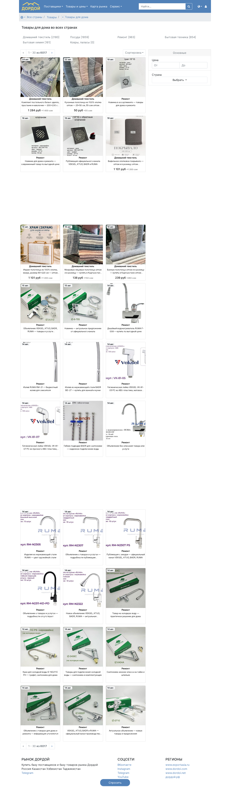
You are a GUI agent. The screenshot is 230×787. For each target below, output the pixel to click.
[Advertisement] (83, 198)
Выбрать (179, 80)
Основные (179, 52)
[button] (199, 6)
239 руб (125, 277)
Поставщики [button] (52, 6)
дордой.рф (173, 777)
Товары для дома (76, 17)
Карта (98, 6)
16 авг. (110, 118)
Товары (52, 17)
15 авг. (25, 285)
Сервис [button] (115, 6)
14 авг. (110, 285)
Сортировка (133, 52)
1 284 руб (40, 110)
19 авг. (110, 59)
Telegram (27, 773)
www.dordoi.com (176, 768)
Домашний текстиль (40, 98)
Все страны (34, 17)
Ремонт (126, 98)
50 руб (83, 110)
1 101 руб (126, 169)
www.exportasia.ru (177, 764)
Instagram (124, 768)
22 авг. (68, 59)
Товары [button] (76, 6)
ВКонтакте (124, 764)
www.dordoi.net (176, 773)
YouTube (123, 777)
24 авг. (25, 59)
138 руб (83, 277)
